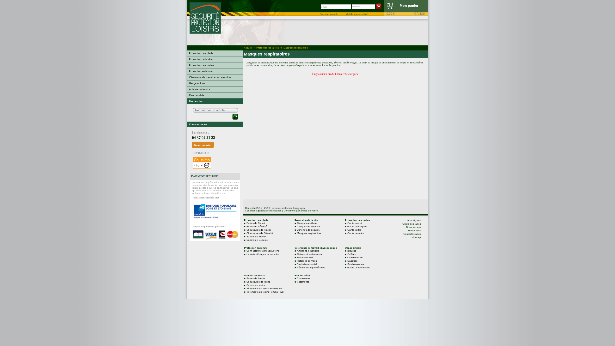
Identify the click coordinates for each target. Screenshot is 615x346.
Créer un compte (329, 14)
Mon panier (409, 5)
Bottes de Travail (255, 223)
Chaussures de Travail (258, 230)
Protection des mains (201, 65)
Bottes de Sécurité (256, 226)
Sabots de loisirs (255, 285)
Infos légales (414, 220)
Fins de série (196, 95)
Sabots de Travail (256, 236)
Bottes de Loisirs (255, 278)
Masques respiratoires (309, 233)
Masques (352, 261)
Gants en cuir (354, 223)
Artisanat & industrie (308, 250)
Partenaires (414, 230)
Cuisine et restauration (309, 254)
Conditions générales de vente (301, 210)
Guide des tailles (411, 223)
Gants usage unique (358, 267)
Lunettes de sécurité (308, 230)
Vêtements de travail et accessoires (210, 77)
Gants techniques (357, 226)
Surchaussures (355, 264)
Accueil (248, 47)
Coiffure (351, 254)
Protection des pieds (201, 53)
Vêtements (303, 281)
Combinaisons (355, 257)
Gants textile (354, 230)
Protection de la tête (201, 59)
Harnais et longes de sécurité (262, 254)
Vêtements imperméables (311, 267)
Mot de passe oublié (357, 14)
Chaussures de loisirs (258, 281)
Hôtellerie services (307, 261)
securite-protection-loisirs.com (288, 208)
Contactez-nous (412, 234)
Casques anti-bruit (307, 223)
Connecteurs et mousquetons (262, 250)
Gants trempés (355, 233)
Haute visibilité (305, 257)
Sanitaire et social (307, 264)
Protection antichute (201, 71)
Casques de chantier (308, 226)
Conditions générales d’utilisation (263, 210)
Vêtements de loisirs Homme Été (264, 288)
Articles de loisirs (199, 89)
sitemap (416, 237)
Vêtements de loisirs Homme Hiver (265, 291)
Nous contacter (203, 144)
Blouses (351, 250)
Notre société (413, 227)
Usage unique (197, 83)
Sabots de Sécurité (257, 240)
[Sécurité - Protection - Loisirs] (205, 32)
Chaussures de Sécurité (259, 233)
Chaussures (303, 278)
